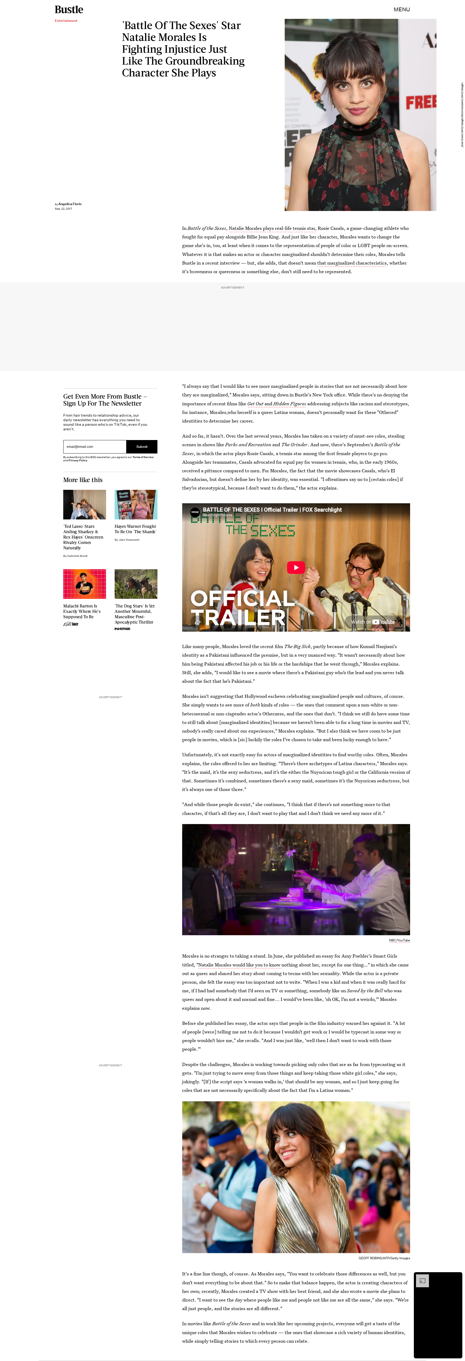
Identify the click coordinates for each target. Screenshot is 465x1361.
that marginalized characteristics (352, 263)
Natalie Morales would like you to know (239, 965)
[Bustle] (69, 9)
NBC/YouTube (399, 940)
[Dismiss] (456, 1277)
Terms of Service (143, 457)
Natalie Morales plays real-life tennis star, (273, 228)
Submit (142, 447)
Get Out (255, 403)
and (268, 403)
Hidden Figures (289, 403)
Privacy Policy (78, 460)
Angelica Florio (70, 204)
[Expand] (419, 1277)
